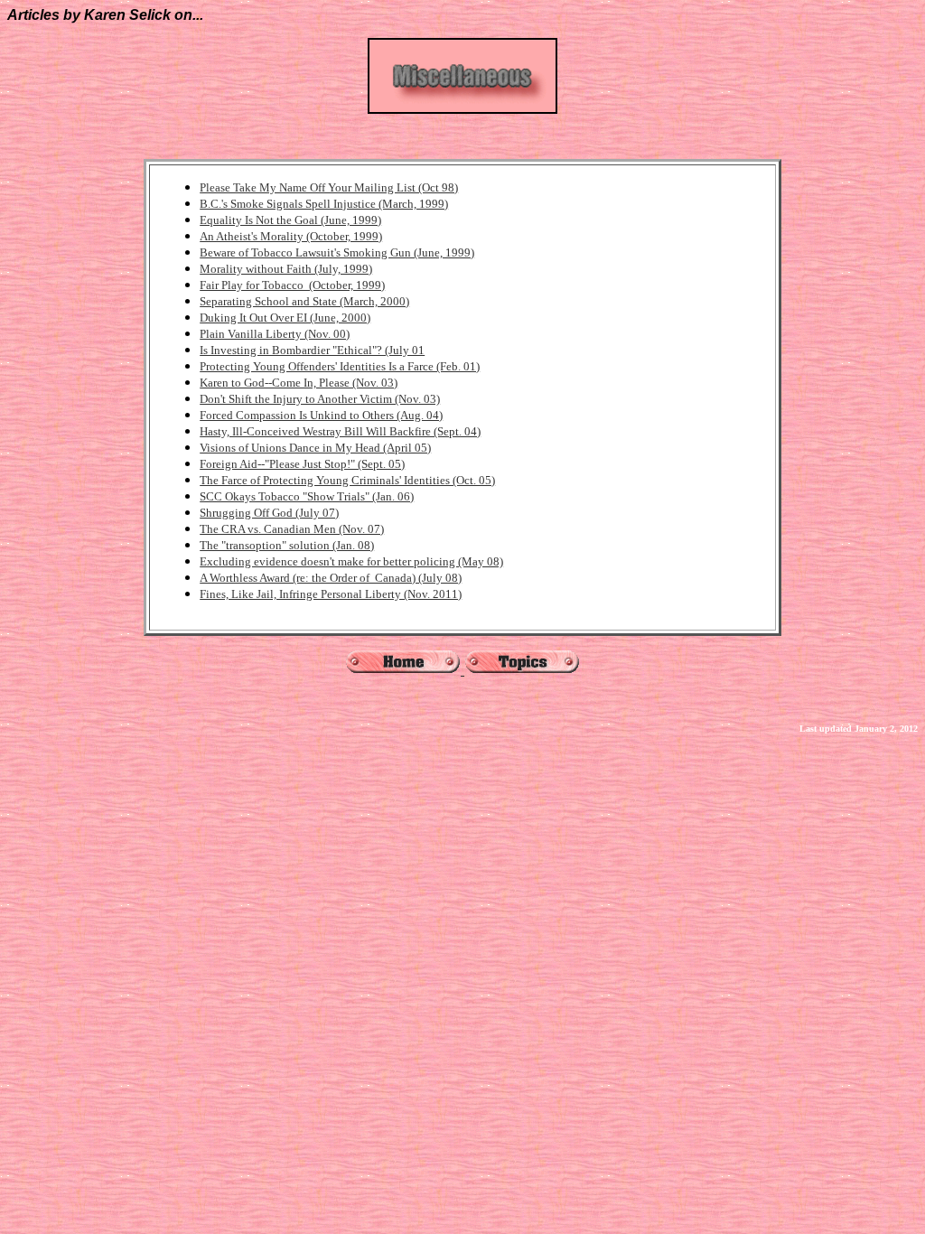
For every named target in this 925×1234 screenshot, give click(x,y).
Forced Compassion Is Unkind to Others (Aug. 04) (321, 415)
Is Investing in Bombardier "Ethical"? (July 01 (312, 350)
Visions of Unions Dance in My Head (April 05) (315, 447)
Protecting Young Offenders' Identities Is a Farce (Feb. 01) (340, 366)
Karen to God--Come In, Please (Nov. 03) (298, 382)
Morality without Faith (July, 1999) (286, 269)
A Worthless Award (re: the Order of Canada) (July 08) (331, 577)
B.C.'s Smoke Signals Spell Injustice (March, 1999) (324, 203)
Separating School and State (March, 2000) (304, 301)
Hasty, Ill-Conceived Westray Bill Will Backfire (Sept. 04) (340, 431)
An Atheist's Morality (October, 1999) (291, 236)
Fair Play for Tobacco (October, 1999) (292, 285)
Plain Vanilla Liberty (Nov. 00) (275, 334)
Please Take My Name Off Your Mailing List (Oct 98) (329, 187)
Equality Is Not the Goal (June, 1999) (290, 220)
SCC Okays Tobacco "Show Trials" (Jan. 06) (307, 496)
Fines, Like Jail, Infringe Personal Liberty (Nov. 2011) (331, 594)
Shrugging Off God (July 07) (269, 512)
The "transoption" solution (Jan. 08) (287, 545)
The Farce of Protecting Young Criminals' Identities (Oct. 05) (347, 480)
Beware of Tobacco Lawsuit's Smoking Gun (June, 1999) (337, 252)
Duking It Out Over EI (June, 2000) (285, 317)
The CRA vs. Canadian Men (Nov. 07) (292, 529)
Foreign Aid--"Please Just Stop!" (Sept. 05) (302, 464)
